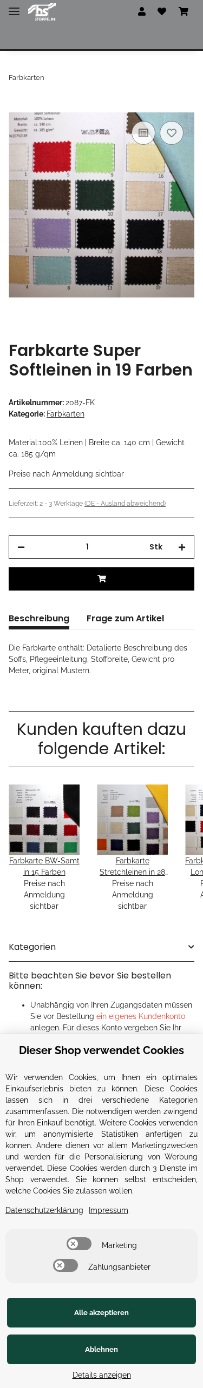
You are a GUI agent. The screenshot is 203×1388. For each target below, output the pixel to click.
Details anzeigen (102, 1375)
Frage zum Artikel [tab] (125, 618)
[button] (142, 12)
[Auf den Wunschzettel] (172, 133)
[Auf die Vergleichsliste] (143, 133)
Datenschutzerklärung (44, 1210)
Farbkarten (65, 414)
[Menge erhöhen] (182, 547)
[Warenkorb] (183, 12)
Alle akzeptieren (101, 1313)
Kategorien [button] (32, 947)
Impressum (108, 1210)
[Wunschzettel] (162, 12)
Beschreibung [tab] (39, 618)
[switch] (79, 1243)
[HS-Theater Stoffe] (42, 12)
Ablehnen (101, 1349)
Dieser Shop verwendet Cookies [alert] (101, 1050)
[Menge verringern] (21, 547)
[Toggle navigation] (14, 7)
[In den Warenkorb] (17, 106)
